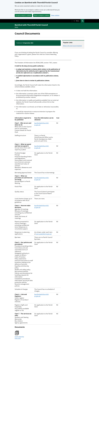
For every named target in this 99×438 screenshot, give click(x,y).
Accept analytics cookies (23, 15)
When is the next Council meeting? (72, 46)
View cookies (55, 15)
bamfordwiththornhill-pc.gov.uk (41, 124)
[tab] (76, 21)
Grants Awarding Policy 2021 (19, 337)
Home (16, 27)
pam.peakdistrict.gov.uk (44, 234)
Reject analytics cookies (41, 15)
